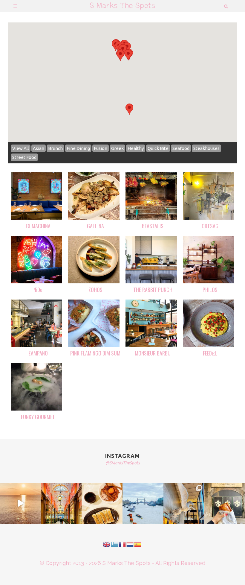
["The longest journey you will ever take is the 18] (142, 503)
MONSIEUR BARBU (153, 353)
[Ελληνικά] (115, 543)
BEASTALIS (152, 226)
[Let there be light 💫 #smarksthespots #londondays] (183, 503)
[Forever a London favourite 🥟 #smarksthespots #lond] (102, 503)
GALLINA (95, 226)
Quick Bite (158, 148)
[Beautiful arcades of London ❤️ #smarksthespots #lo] (61, 503)
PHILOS (210, 290)
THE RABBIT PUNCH (152, 290)
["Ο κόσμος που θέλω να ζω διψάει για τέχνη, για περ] (20, 503)
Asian (38, 148)
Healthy (136, 148)
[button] (128, 55)
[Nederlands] (130, 543)
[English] (107, 543)
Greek (117, 148)
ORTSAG (210, 226)
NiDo (37, 290)
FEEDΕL (210, 353)
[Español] (138, 543)
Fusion (100, 148)
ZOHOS (95, 290)
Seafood (180, 148)
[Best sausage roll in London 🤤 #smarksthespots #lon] (224, 503)
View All (20, 148)
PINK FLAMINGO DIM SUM (95, 353)
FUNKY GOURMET (38, 417)
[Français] (122, 543)
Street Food (24, 157)
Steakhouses (206, 148)
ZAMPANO (38, 353)
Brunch (55, 148)
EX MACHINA (38, 226)
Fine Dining (78, 148)
